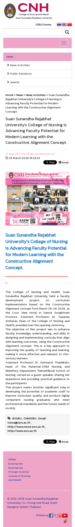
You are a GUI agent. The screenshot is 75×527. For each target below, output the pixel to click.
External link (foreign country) (18, 470)
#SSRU (17, 418)
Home (9, 95)
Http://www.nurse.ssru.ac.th (26, 427)
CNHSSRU (30, 418)
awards (14, 82)
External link (15, 464)
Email (64, 162)
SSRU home (43, 24)
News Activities (19, 65)
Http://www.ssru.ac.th (22, 431)
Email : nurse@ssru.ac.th (27, 420)
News (9, 57)
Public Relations (20, 74)
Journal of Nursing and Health (19, 478)
